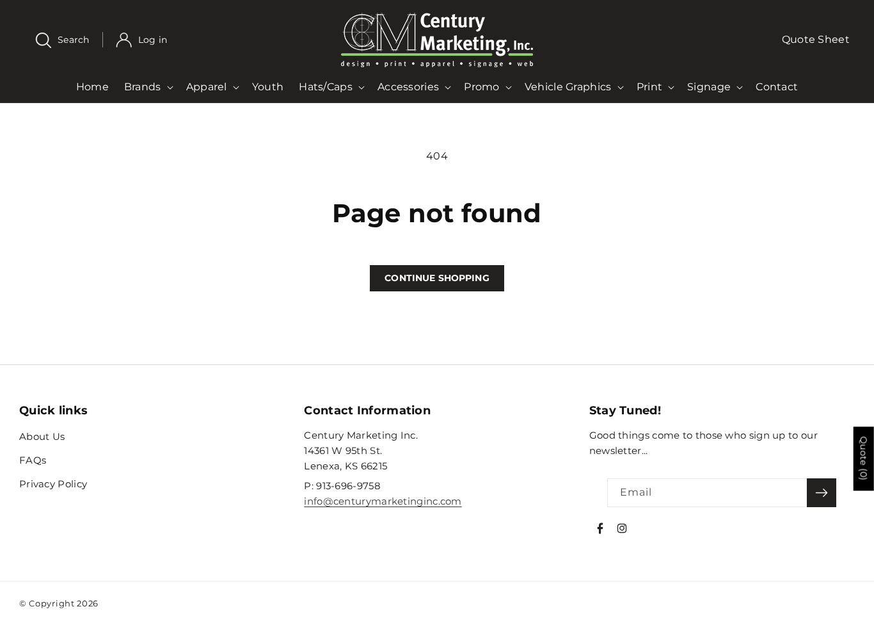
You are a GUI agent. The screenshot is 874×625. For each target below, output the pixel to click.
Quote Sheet (816, 39)
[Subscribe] (821, 492)
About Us (42, 436)
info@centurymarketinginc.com (382, 501)
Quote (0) (864, 458)
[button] (68, 40)
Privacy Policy (53, 484)
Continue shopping (437, 278)
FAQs (32, 460)
